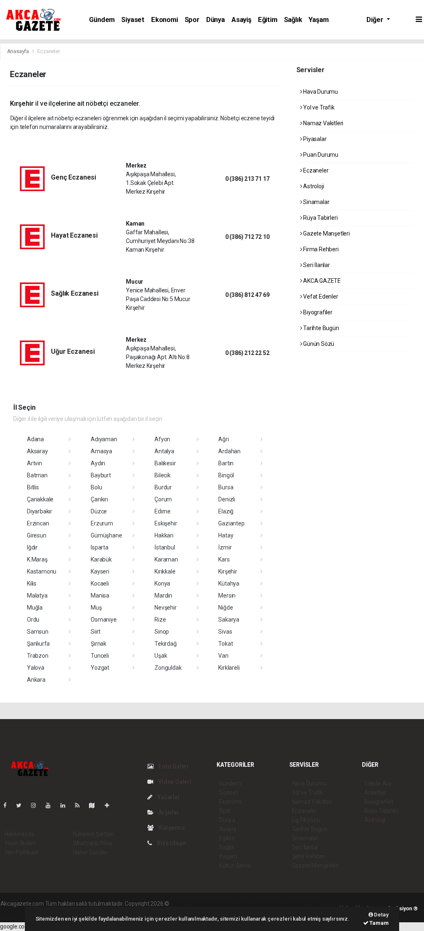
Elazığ (226, 511)
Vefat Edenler (320, 296)
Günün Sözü (318, 343)
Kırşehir (227, 571)
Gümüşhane (106, 535)
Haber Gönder (90, 852)
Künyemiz (171, 827)
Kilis (31, 583)
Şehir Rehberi (309, 856)
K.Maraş (37, 559)
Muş (96, 607)
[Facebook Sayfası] (8, 805)
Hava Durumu (320, 91)
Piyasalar (314, 139)
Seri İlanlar (316, 265)
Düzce (99, 511)
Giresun (36, 535)
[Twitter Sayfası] (22, 805)
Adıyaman (104, 439)
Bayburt (101, 475)
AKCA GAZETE (321, 280)
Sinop (161, 631)
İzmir (224, 547)
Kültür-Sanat (235, 865)
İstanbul (164, 547)
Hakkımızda (19, 834)
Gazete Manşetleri (326, 233)
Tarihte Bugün (320, 328)
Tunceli (100, 655)
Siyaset (133, 20)
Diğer (375, 20)
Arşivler (168, 812)
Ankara (36, 679)
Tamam (379, 923)
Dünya (215, 20)
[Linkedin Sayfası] (66, 805)
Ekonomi (164, 20)
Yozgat (100, 667)
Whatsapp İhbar (93, 843)
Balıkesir (165, 463)
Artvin (34, 463)
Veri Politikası (21, 852)
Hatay (225, 535)
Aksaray (37, 451)
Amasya (101, 451)
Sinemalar (305, 838)
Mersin (227, 595)
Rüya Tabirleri (319, 217)
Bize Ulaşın (171, 843)
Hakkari (163, 535)
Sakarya (228, 619)
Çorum (163, 499)
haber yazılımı (188, 903)
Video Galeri (174, 781)
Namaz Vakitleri (322, 123)
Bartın (226, 463)
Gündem (102, 20)
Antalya (164, 451)
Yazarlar (168, 797)
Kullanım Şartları (93, 834)
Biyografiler (317, 312)
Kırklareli (228, 667)
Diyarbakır (39, 511)
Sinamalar (315, 202)
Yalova (35, 667)
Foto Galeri (172, 766)
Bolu (96, 487)
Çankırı (99, 499)
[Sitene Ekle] (110, 805)
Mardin (163, 595)
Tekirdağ (165, 643)
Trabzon (37, 655)
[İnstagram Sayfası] (37, 805)
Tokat (225, 643)
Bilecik (162, 475)
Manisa (100, 595)
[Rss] (80, 805)
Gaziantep (231, 523)
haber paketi (223, 903)
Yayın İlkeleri (20, 843)
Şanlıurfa (38, 643)
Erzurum (102, 523)
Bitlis (33, 487)
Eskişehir (165, 523)
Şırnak (98, 643)
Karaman (166, 559)
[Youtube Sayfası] (51, 805)
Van (223, 655)
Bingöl (226, 475)
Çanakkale (40, 499)
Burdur (163, 487)
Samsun (37, 631)
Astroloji (313, 186)
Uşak (160, 655)
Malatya (37, 595)
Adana (35, 439)
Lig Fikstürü (306, 820)
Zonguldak (167, 667)
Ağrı (223, 439)
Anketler (375, 792)
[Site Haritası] (95, 805)
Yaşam (318, 20)
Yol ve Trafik (318, 107)
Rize (160, 619)
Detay (381, 915)
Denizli (226, 499)
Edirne (162, 511)
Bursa (225, 487)
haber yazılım (289, 903)
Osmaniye (103, 619)
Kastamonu (41, 571)
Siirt (96, 631)
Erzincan (38, 523)
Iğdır (32, 547)
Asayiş (241, 20)
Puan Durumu (320, 154)
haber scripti (256, 903)
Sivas (225, 631)
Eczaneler (315, 170)
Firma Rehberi (320, 249)
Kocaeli (100, 583)
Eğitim (267, 20)
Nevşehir (165, 607)
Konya (162, 583)
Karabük (101, 559)
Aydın (98, 463)
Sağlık (293, 20)
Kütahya (228, 583)
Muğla (35, 607)
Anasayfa (18, 51)
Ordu (33, 619)
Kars (223, 559)
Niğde (225, 607)
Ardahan (229, 451)
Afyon (162, 439)
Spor (192, 20)
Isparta (99, 547)
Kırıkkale (164, 571)
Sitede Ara (377, 783)
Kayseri (100, 571)
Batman (37, 475)
